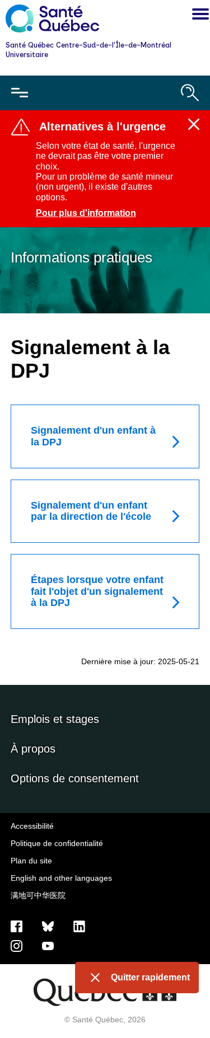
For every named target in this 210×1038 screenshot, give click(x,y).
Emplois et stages (55, 719)
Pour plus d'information (86, 213)
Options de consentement (75, 778)
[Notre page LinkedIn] (79, 926)
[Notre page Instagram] (16, 945)
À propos (33, 749)
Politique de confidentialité (57, 843)
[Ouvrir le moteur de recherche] (190, 93)
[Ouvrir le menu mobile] (19, 93)
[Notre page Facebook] (16, 926)
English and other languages (61, 877)
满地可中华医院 (38, 895)
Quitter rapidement (150, 977)
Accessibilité (32, 825)
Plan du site (31, 860)
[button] (197, 15)
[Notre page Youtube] (48, 945)
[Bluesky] (48, 926)
